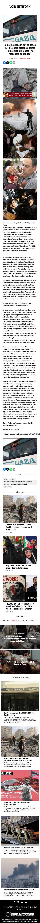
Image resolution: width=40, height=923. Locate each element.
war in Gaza (7, 487)
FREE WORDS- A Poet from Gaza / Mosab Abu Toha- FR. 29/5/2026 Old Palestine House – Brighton (20, 606)
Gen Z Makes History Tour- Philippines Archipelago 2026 (17, 803)
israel (5, 479)
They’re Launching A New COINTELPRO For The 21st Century (19, 714)
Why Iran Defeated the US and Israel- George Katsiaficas (18, 566)
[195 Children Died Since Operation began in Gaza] (20, 662)
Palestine (12, 479)
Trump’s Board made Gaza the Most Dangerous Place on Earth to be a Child (19, 527)
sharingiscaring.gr (32, 921)
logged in (15, 620)
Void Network (6, 919)
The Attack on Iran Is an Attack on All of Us (19, 890)
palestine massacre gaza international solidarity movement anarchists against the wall (18, 483)
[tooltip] (4, 62)
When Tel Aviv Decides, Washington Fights (19, 848)
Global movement (25, 58)
